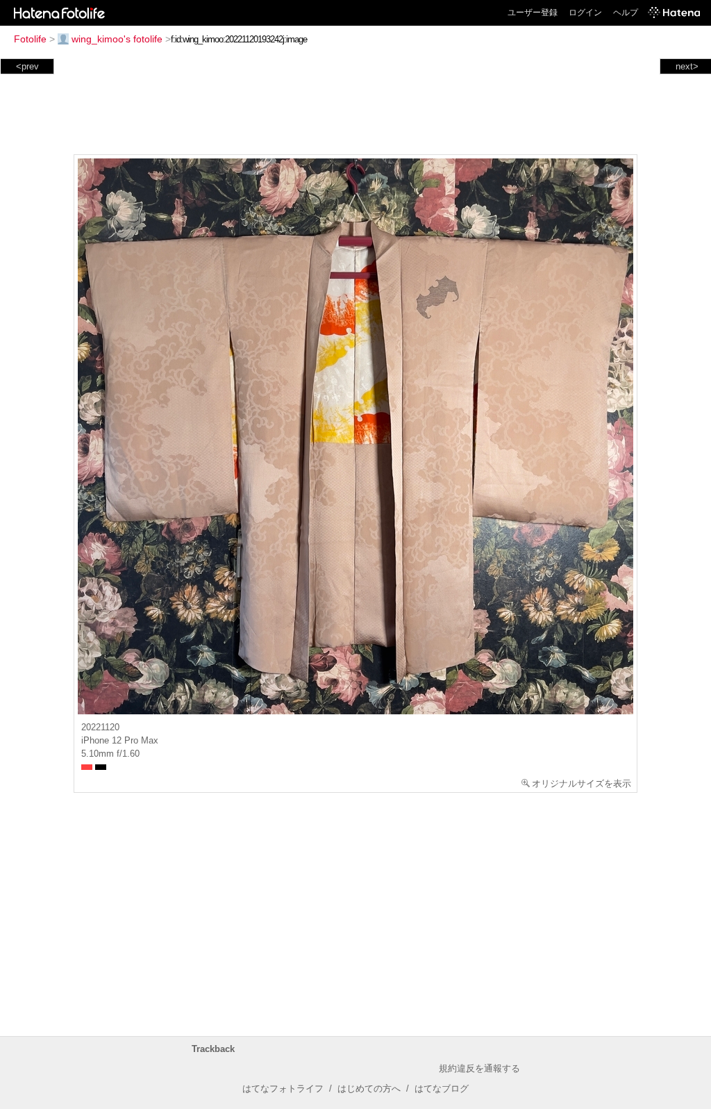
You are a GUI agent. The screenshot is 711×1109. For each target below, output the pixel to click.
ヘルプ (625, 12)
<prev (27, 66)
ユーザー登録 (533, 12)
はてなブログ (442, 1088)
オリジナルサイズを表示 (581, 783)
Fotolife (30, 38)
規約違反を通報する (479, 1068)
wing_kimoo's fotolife (117, 38)
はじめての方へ (369, 1088)
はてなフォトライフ (283, 1088)
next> (687, 66)
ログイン (585, 12)
